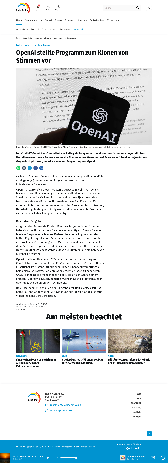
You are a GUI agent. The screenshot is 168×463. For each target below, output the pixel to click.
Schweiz (53, 29)
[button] (59, 7)
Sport (44, 29)
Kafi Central (46, 20)
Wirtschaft (78, 29)
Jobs (138, 398)
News (19, 20)
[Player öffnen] (163, 458)
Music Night (113, 20)
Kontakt (137, 416)
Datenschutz (54, 447)
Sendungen (31, 20)
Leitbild (137, 412)
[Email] (30, 168)
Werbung (136, 402)
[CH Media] (129, 448)
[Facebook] (35, 168)
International (65, 29)
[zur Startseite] (23, 8)
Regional (35, 29)
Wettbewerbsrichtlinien (84, 447)
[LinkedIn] (41, 168)
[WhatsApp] (18, 168)
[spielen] (47, 457)
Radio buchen (97, 20)
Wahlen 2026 (22, 29)
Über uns (82, 20)
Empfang (69, 20)
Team (138, 393)
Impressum (67, 447)
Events (58, 20)
